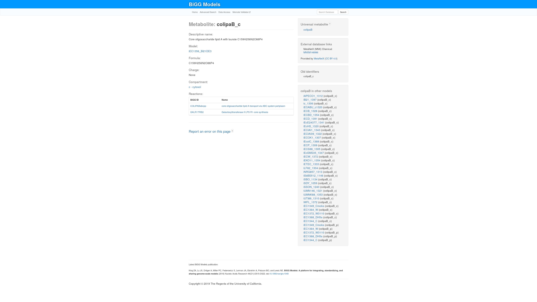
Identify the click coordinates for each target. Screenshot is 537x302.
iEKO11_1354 (312, 160)
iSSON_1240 (311, 187)
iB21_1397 (310, 99)
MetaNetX (319, 58)
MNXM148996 (310, 52)
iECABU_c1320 (313, 107)
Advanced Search (208, 11)
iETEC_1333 (311, 164)
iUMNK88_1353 (313, 194)
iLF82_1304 (311, 168)
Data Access (224, 11)
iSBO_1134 (310, 179)
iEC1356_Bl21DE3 (200, 51)
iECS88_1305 (312, 149)
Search (343, 12)
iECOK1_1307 (312, 137)
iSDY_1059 (310, 183)
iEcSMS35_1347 (314, 152)
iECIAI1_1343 (312, 130)
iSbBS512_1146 (313, 175)
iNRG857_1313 (313, 172)
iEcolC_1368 (311, 141)
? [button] (232, 131)
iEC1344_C (310, 221)
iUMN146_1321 (313, 190)
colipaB (307, 29)
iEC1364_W (311, 209)
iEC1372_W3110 (314, 213)
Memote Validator (241, 11)
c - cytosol (195, 87)
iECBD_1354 (311, 115)
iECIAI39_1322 (312, 133)
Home (195, 11)
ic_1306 (308, 103)
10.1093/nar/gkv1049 (278, 273)
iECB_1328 (310, 111)
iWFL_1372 (310, 202)
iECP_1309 (310, 145)
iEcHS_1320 (311, 126)
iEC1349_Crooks (314, 206)
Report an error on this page (210, 131)
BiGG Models (204, 4)
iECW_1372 (311, 156)
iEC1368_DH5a (313, 217)
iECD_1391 (310, 118)
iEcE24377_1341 (314, 122)
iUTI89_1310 (311, 198)
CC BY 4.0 (331, 58)
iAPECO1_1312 (313, 96)
